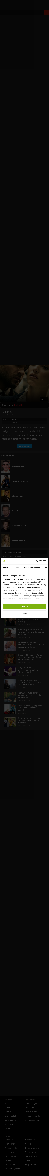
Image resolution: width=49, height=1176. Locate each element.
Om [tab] (45, 567)
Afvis (24, 613)
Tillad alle (24, 607)
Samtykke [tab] (6, 567)
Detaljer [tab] (17, 567)
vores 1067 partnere (15, 579)
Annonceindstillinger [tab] (32, 567)
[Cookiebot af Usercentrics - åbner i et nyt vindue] (36, 561)
